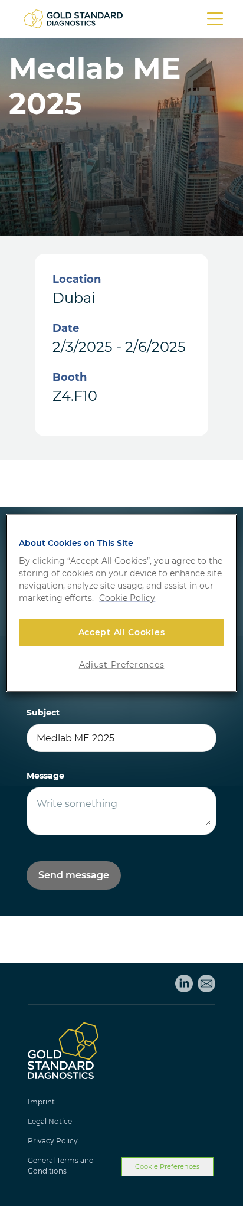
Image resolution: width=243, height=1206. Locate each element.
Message (45, 775)
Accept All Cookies (121, 632)
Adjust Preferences (122, 664)
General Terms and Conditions (61, 1165)
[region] (121, 603)
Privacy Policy (53, 1140)
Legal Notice (50, 1121)
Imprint (41, 1101)
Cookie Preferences (167, 1166)
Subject (43, 712)
